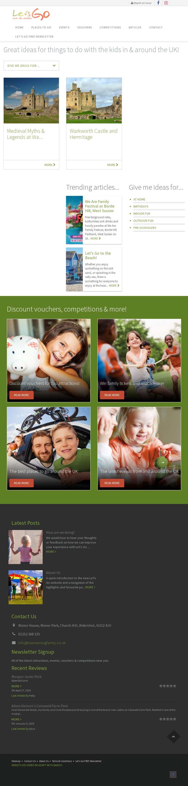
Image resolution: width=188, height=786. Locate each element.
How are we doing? (60, 532)
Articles (135, 27)
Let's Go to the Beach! (98, 255)
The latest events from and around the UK (139, 471)
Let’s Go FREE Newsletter (34, 36)
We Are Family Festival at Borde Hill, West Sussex (99, 206)
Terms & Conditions (62, 761)
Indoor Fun (141, 213)
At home (139, 199)
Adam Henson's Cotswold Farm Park (39, 705)
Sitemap (16, 761)
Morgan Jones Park (26, 676)
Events (64, 27)
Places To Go (41, 27)
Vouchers (84, 27)
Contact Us (30, 761)
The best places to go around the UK (43, 471)
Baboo (57, 765)
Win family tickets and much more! (132, 383)
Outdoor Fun (143, 220)
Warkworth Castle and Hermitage (94, 133)
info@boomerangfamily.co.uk (41, 642)
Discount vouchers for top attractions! (44, 383)
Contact (156, 27)
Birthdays (140, 206)
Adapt (42, 765)
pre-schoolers (144, 228)
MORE (95, 238)
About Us (53, 572)
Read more (21, 395)
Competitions (110, 27)
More (48, 165)
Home (19, 27)
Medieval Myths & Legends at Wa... (26, 133)
